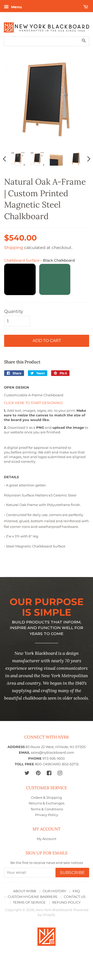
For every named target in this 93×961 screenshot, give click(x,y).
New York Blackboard (54, 910)
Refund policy (66, 902)
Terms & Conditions (46, 809)
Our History (54, 891)
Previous (4, 158)
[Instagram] (60, 773)
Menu (16, 7)
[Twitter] (27, 773)
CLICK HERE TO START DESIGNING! (33, 403)
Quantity (13, 311)
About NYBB (24, 891)
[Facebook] (49, 773)
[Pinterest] (38, 773)
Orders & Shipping (46, 798)
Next (88, 158)
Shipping (13, 247)
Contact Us (75, 897)
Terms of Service (29, 902)
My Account (46, 839)
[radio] (20, 279)
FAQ (76, 891)
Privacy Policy (46, 815)
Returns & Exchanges (46, 803)
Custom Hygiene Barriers (32, 897)
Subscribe (72, 872)
